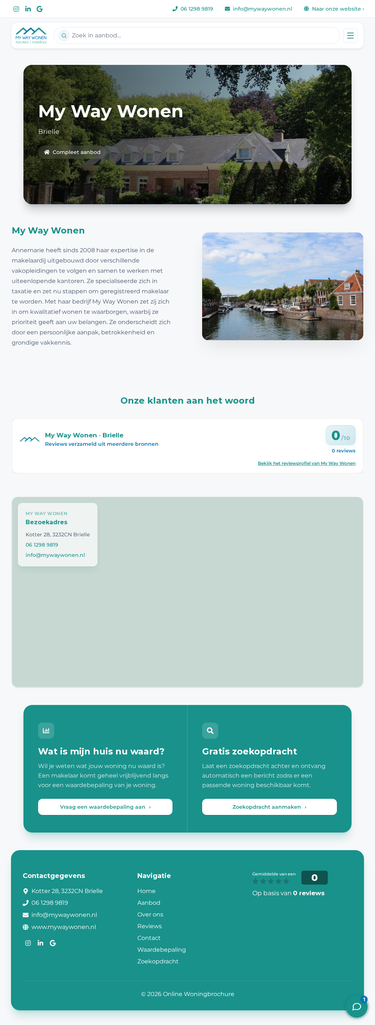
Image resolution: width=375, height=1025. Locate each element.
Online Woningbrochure (198, 994)
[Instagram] (16, 9)
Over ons (150, 914)
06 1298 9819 (42, 544)
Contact (149, 937)
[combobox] (197, 35)
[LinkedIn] (28, 9)
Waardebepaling (161, 949)
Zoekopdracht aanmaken (270, 807)
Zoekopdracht (158, 961)
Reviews (149, 926)
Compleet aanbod (77, 152)
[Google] (39, 9)
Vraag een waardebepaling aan (105, 807)
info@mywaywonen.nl (55, 555)
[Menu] (350, 35)
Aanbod (148, 902)
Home (146, 891)
